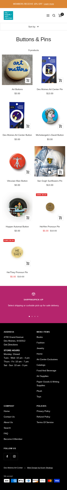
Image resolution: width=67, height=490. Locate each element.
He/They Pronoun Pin (17, 272)
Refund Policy (43, 416)
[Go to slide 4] (37, 316)
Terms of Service (45, 422)
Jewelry (40, 348)
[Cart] (60, 15)
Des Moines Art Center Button (17, 135)
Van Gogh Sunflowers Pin (49, 181)
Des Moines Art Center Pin (50, 89)
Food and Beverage (46, 370)
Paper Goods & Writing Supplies (48, 383)
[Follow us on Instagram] (14, 456)
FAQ (6, 433)
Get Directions (11, 344)
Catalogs (41, 365)
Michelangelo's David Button (50, 135)
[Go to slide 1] (29, 316)
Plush (39, 391)
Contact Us (9, 416)
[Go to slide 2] (32, 316)
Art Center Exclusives (47, 359)
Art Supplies (42, 376)
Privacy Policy (43, 411)
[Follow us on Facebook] (7, 456)
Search (7, 428)
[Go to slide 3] (34, 316)
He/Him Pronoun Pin (50, 226)
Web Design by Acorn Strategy (40, 468)
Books (40, 337)
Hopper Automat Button (17, 226)
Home (40, 354)
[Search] (54, 15)
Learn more (49, 4)
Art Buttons (17, 89)
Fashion (41, 342)
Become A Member (13, 439)
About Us (8, 422)
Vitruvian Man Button (17, 181)
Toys (39, 396)
